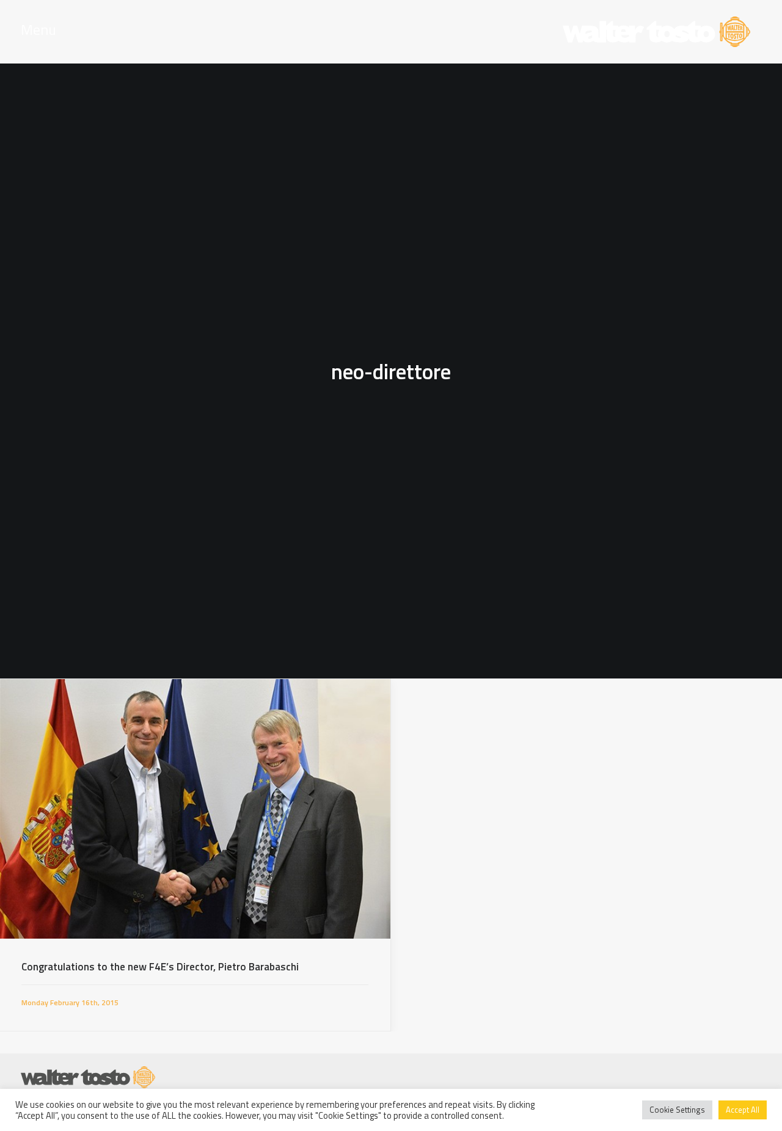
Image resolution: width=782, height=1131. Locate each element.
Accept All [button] (742, 1110)
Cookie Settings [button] (677, 1110)
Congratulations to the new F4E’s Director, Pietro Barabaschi (160, 967)
